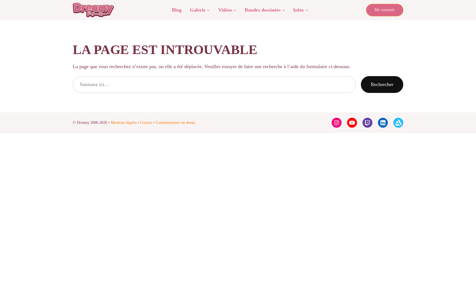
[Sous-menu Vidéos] (234, 10)
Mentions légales (124, 122)
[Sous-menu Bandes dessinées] (283, 10)
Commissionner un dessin (175, 122)
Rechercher (382, 84)
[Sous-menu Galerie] (208, 10)
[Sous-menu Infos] (306, 10)
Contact (146, 122)
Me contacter (385, 10)
